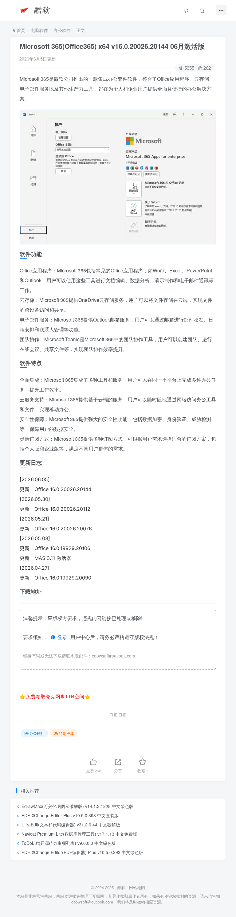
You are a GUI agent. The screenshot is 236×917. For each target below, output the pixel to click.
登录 (61, 637)
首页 (20, 30)
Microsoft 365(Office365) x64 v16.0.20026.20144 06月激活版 (112, 46)
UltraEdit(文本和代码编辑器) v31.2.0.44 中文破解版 (71, 824)
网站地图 (137, 887)
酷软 (121, 887)
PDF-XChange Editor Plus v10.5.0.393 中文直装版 (70, 815)
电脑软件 (39, 30)
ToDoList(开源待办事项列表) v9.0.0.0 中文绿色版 (69, 843)
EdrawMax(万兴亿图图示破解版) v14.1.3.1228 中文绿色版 (77, 806)
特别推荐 (66, 733)
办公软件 (62, 30)
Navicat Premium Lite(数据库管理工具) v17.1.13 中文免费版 (79, 834)
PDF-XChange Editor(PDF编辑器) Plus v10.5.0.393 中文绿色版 (82, 852)
